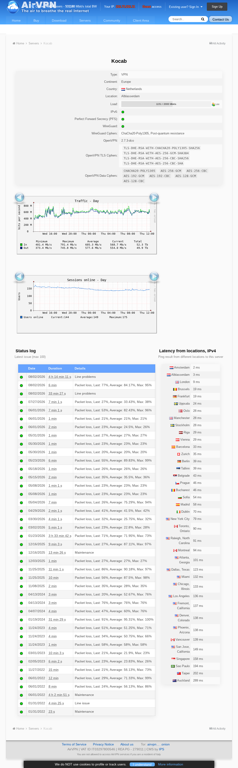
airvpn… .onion (158, 744)
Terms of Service (74, 744)
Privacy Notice (103, 744)
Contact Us (220, 19)
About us (126, 744)
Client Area (141, 20)
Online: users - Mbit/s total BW (66, 6)
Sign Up (217, 6)
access (152, 7)
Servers (85, 20)
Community (111, 20)
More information (170, 764)
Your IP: (119, 7)
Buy (36, 20)
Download (59, 20)
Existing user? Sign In (185, 7)
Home (16, 20)
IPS (161, 749)
